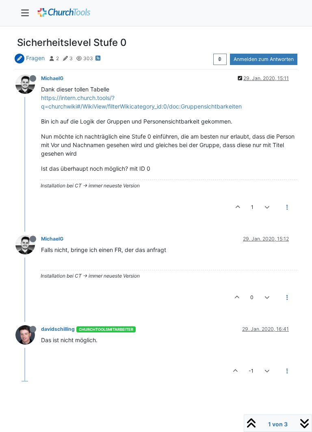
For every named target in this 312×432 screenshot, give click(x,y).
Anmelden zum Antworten (264, 59)
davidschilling (58, 329)
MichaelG (52, 78)
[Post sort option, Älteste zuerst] (220, 59)
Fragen (35, 57)
